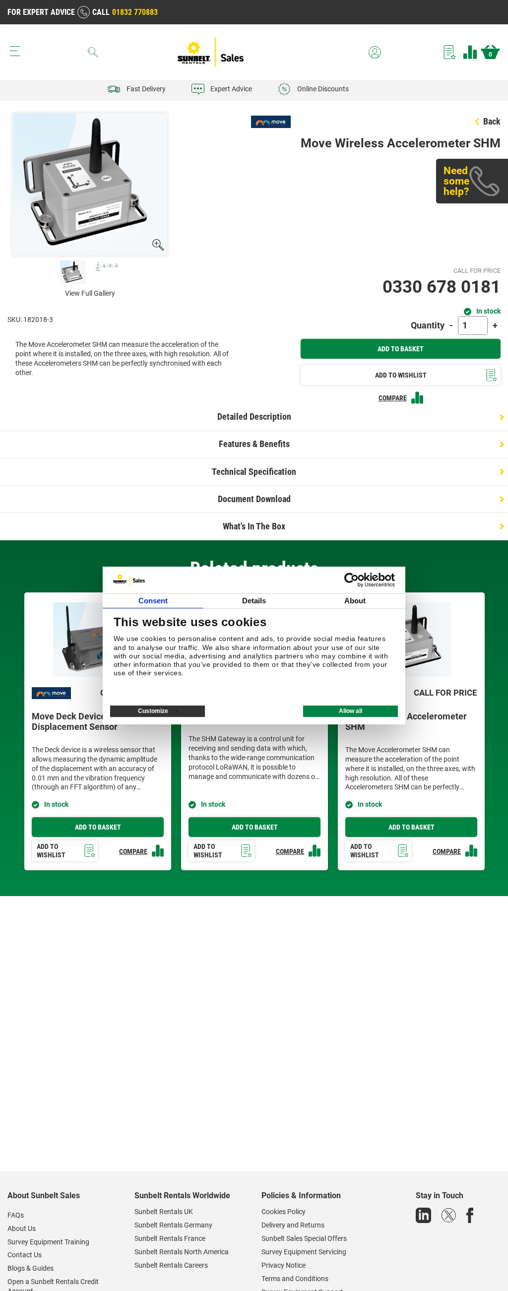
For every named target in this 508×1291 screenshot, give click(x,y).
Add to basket (98, 827)
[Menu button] (15, 51)
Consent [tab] (153, 600)
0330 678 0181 (441, 287)
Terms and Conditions (294, 1279)
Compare (470, 52)
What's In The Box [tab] (254, 526)
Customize (153, 711)
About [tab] (355, 600)
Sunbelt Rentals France (169, 1238)
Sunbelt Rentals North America (181, 1252)
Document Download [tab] (254, 499)
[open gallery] (157, 245)
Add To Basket (401, 349)
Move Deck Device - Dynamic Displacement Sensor (90, 721)
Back (492, 121)
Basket (490, 54)
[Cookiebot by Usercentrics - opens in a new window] (351, 580)
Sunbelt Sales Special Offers (304, 1238)
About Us (21, 1228)
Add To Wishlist (401, 375)
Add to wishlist (51, 850)
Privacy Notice (283, 1265)
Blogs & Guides (30, 1268)
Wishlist (450, 52)
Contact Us (24, 1255)
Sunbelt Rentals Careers (171, 1265)
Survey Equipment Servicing (303, 1252)
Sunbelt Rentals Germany (173, 1225)
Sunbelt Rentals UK (163, 1212)
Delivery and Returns (292, 1225)
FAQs (15, 1215)
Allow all (350, 711)
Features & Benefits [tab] (254, 444)
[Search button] (93, 52)
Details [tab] (254, 600)
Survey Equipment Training (48, 1242)
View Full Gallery (90, 293)
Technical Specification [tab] (254, 471)
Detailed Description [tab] (254, 416)
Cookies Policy (283, 1212)
